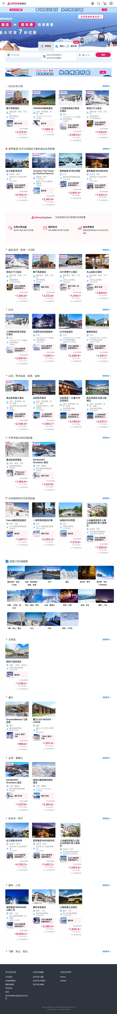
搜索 (103, 55)
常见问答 (8, 988)
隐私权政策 (9, 984)
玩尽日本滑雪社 (39, 980)
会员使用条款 (10, 980)
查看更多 (105, 86)
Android (63, 980)
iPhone (62, 977)
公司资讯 (8, 977)
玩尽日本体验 (38, 977)
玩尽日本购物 (38, 984)
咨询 (7, 992)
